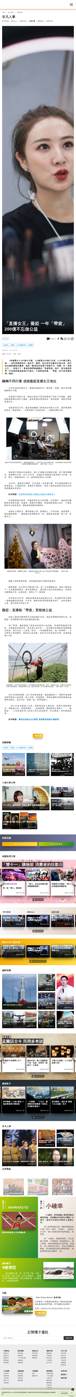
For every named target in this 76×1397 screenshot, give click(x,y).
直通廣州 (20, 1372)
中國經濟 (22, 345)
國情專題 (60, 1018)
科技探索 (6, 1375)
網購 (31, 345)
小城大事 (19, 12)
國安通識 (60, 1019)
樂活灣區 (6, 1019)
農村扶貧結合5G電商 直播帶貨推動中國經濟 (39, 719)
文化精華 (42, 1016)
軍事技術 (6, 1372)
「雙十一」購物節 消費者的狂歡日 (32, 864)
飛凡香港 (20, 1365)
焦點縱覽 (21, 1383)
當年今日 (63, 767)
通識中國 (30, 767)
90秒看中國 (50, 1385)
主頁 (3, 12)
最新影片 (6, 1083)
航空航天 (15, 1002)
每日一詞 (41, 1204)
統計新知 (39, 767)
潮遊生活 (35, 1363)
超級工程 (42, 980)
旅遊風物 (34, 1368)
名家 (33, 1385)
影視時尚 (34, 1370)
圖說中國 (42, 1017)
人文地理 (49, 1372)
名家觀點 (6, 1169)
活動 (4, 1293)
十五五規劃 (50, 1388)
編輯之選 (39, 1186)
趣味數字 (6, 1263)
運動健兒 (40, 21)
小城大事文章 (8, 782)
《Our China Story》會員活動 (48, 1297)
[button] (34, 899)
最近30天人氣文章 (11, 942)
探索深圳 (15, 1019)
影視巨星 (49, 21)
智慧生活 (6, 1365)
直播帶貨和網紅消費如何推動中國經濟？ (37, 494)
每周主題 (6, 1037)
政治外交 (20, 1385)
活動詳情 (41, 1313)
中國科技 (6, 1002)
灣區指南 (20, 1375)
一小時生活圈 (22, 1370)
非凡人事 (11, 12)
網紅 (13, 345)
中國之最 (49, 1368)
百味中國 (34, 1365)
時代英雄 (5, 21)
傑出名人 (14, 21)
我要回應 (38, 736)
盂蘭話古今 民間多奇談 (22, 1041)
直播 (6, 345)
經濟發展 (20, 1388)
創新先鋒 (23, 21)
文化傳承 (6, 1385)
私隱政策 (47, 1392)
